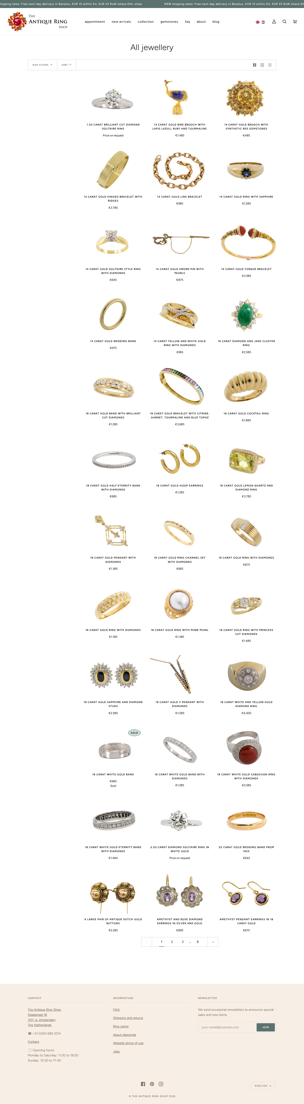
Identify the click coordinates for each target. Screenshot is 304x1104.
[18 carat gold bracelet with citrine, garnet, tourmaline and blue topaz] (179, 387)
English (261, 1085)
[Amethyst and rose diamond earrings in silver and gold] (179, 893)
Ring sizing (121, 1026)
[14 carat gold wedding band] (113, 315)
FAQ (116, 1010)
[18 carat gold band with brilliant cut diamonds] (113, 387)
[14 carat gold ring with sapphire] (246, 170)
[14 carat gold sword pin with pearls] (179, 242)
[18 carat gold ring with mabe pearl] (179, 603)
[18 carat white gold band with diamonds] (179, 748)
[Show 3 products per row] (262, 65)
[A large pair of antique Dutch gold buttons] (113, 893)
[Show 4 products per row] (271, 65)
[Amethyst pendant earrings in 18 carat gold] (246, 893)
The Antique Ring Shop (150, 1096)
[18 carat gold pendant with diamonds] (113, 531)
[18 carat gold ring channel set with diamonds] (179, 531)
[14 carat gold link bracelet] (179, 170)
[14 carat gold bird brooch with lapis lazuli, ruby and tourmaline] (179, 98)
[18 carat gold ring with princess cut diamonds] (246, 603)
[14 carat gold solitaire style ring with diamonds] (113, 242)
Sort (65, 65)
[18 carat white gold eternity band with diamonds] (113, 821)
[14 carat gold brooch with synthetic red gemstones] (246, 98)
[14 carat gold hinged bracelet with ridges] (113, 170)
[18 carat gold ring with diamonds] (246, 531)
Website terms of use (128, 1043)
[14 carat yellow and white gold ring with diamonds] (179, 315)
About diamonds (124, 1035)
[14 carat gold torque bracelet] (246, 242)
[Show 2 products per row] (254, 65)
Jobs (116, 1051)
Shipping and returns (128, 1018)
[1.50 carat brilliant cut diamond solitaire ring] (113, 98)
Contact (33, 1042)
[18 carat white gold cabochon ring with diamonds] (246, 748)
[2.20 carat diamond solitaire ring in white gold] (179, 821)
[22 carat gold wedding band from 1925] (246, 821)
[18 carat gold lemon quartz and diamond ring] (246, 459)
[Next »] (213, 942)
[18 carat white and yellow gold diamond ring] (246, 676)
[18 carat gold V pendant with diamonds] (179, 676)
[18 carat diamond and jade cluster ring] (246, 315)
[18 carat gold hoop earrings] (179, 459)
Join (265, 1027)
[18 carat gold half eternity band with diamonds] (113, 459)
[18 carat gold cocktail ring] (246, 387)
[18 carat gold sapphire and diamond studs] (113, 676)
